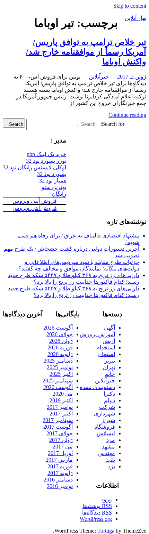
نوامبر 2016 (60, 486)
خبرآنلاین (99, 77)
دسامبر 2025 (58, 361)
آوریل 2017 (60, 453)
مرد (110, 440)
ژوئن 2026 (61, 341)
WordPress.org (96, 519)
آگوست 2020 (58, 387)
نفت (110, 460)
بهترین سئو (54, 187)
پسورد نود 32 (51, 174)
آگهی (109, 328)
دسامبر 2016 (58, 480)
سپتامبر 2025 (58, 380)
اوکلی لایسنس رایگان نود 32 (34, 167)
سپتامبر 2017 (58, 420)
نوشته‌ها (97, 506)
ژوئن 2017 (61, 440)
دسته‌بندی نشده (97, 387)
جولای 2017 (59, 433)
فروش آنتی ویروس (34, 201)
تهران (109, 367)
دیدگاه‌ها (97, 513)
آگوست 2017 (58, 427)
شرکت (107, 407)
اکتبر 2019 (61, 400)
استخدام (105, 347)
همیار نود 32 (52, 181)
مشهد (108, 447)
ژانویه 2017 (60, 473)
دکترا (109, 394)
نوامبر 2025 (60, 367)
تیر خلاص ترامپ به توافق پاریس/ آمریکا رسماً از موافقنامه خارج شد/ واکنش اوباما (86, 52)
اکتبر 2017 (61, 413)
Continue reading (127, 115)
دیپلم (109, 400)
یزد (111, 466)
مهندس (106, 453)
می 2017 (63, 447)
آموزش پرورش (97, 334)
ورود (106, 499)
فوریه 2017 (60, 466)
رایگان (59, 194)
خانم (110, 374)
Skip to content (129, 6)
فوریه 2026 (60, 347)
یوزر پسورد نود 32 (46, 161)
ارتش (109, 341)
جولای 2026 (59, 334)
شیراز (108, 420)
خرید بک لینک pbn (46, 154)
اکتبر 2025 (61, 374)
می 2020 (63, 394)
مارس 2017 (59, 460)
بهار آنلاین (135, 18)
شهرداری (104, 413)
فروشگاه (104, 427)
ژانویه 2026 (60, 354)
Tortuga (105, 531)
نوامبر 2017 (60, 407)
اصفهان (106, 354)
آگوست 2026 (58, 328)
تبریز (109, 361)
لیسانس (106, 433)
